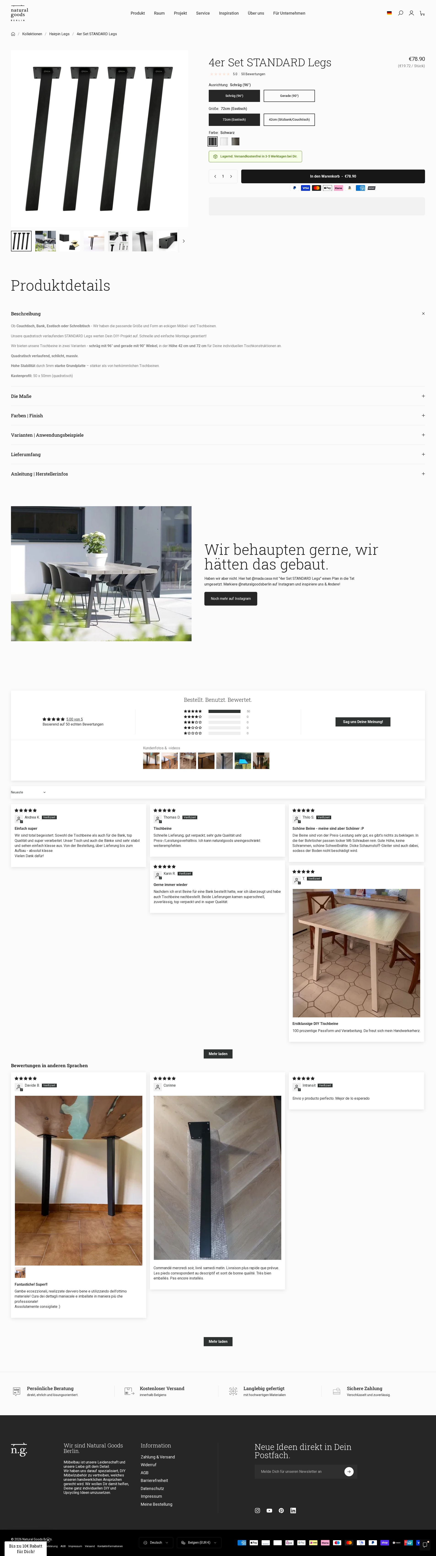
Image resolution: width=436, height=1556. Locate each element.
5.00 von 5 (74, 719)
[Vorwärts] (176, 149)
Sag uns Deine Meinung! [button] (363, 722)
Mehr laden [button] (218, 1054)
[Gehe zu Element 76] (118, 241)
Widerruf (149, 1464)
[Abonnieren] (349, 1471)
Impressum (151, 1496)
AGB (145, 1472)
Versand (90, 1546)
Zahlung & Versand (158, 1457)
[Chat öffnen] (425, 1545)
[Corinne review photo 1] (218, 1178)
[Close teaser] (48, 1540)
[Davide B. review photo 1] (79, 1181)
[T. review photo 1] (356, 953)
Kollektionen (32, 34)
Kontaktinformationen (110, 1546)
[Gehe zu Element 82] (142, 241)
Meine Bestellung (156, 1504)
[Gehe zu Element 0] (21, 241)
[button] (193, 711)
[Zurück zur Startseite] (13, 34)
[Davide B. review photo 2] (20, 1272)
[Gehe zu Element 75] (94, 241)
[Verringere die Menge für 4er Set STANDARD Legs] (214, 176)
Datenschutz (152, 1488)
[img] (26, 810)
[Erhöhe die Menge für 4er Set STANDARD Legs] (232, 176)
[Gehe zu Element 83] (167, 241)
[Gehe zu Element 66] (70, 241)
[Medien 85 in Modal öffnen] (99, 138)
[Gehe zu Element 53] (45, 241)
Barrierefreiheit (154, 1480)
